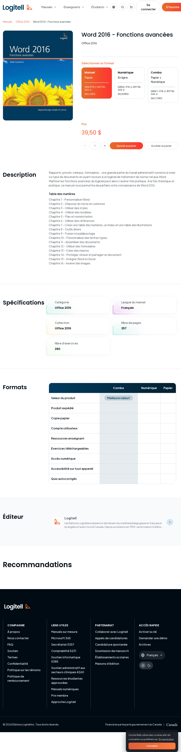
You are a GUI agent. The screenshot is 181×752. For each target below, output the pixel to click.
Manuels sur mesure (64, 632)
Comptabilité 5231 (63, 651)
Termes (12, 657)
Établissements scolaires (112, 657)
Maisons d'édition (107, 663)
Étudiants (97, 7)
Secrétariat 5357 (62, 644)
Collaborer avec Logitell (111, 632)
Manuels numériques (65, 689)
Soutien (12, 651)
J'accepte (152, 745)
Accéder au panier (161, 145)
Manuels (46, 7)
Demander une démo (153, 638)
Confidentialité (17, 663)
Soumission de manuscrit (112, 651)
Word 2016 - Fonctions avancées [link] (52, 21)
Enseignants (72, 7)
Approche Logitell (63, 702)
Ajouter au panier (126, 145)
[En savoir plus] (170, 522)
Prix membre (59, 695)
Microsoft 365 (61, 638)
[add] (104, 145)
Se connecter (148, 7)
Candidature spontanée (111, 644)
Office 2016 (23, 21)
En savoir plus (166, 739)
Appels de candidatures (111, 638)
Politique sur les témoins (23, 670)
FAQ (10, 644)
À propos (13, 632)
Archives (145, 644)
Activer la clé (148, 632)
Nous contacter (18, 638)
